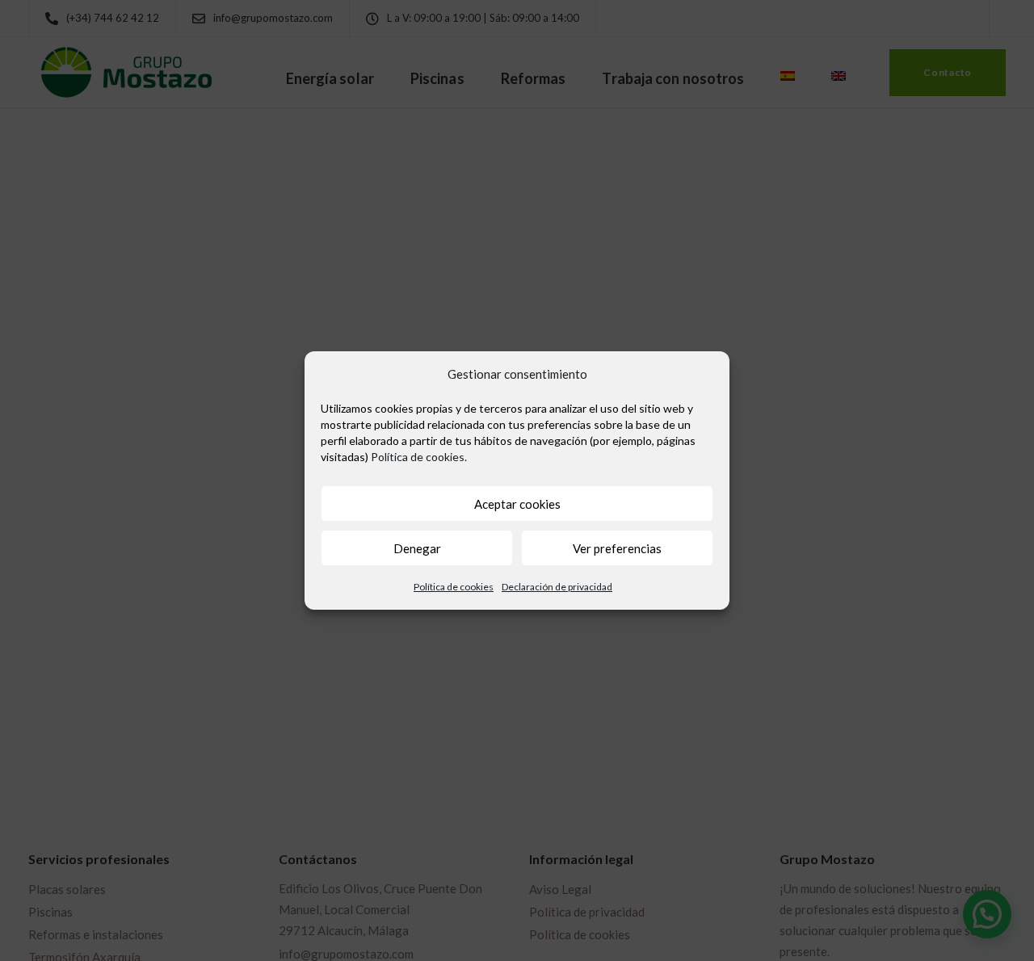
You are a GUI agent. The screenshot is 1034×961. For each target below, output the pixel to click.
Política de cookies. (419, 457)
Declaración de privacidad (557, 587)
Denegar (417, 548)
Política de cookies (454, 587)
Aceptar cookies (517, 504)
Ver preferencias (617, 548)
